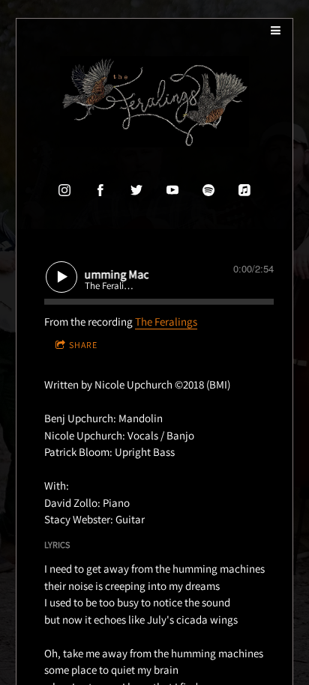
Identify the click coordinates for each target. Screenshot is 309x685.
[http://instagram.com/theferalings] (64, 190)
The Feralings (166, 321)
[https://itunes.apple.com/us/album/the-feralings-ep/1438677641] (244, 190)
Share (83, 344)
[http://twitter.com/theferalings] (136, 190)
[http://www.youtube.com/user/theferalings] (172, 190)
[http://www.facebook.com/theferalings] (100, 190)
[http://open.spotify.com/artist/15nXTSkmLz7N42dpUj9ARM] (208, 190)
